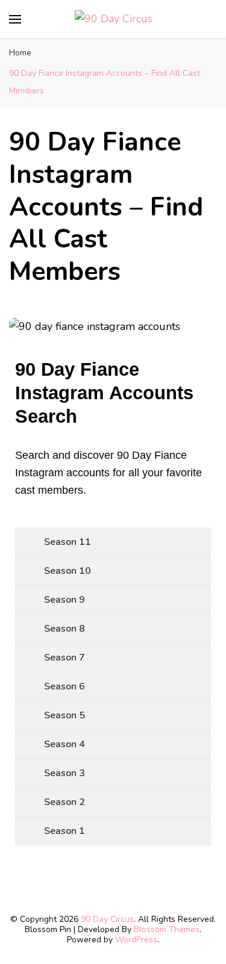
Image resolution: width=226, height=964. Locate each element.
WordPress (136, 939)
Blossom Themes (166, 929)
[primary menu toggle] (15, 19)
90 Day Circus (107, 919)
